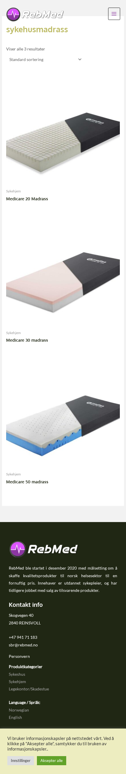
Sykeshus (17, 674)
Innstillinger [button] (20, 760)
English (15, 717)
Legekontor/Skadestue (29, 688)
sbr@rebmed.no (23, 644)
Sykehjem (17, 681)
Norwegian (19, 709)
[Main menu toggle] (114, 14)
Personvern (19, 656)
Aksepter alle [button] (51, 760)
